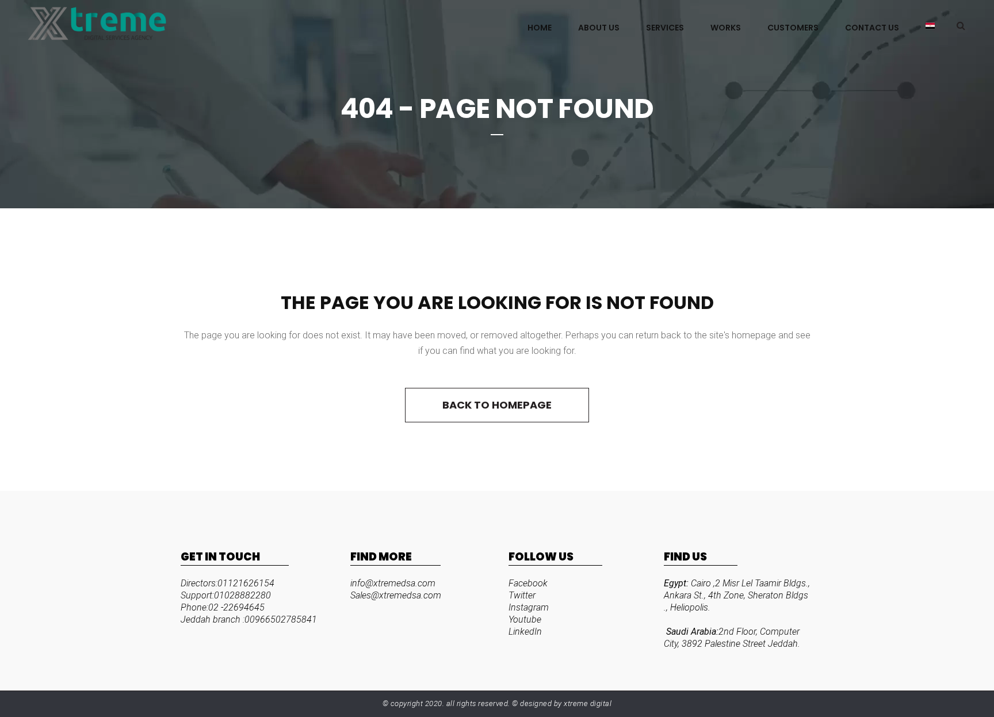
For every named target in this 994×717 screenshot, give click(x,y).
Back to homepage (497, 405)
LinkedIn (525, 631)
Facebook (528, 583)
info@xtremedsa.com (392, 583)
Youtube (525, 619)
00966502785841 (280, 619)
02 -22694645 (236, 607)
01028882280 (242, 595)
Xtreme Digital (587, 703)
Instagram (529, 607)
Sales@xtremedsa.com (395, 595)
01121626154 (245, 583)
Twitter (522, 595)
